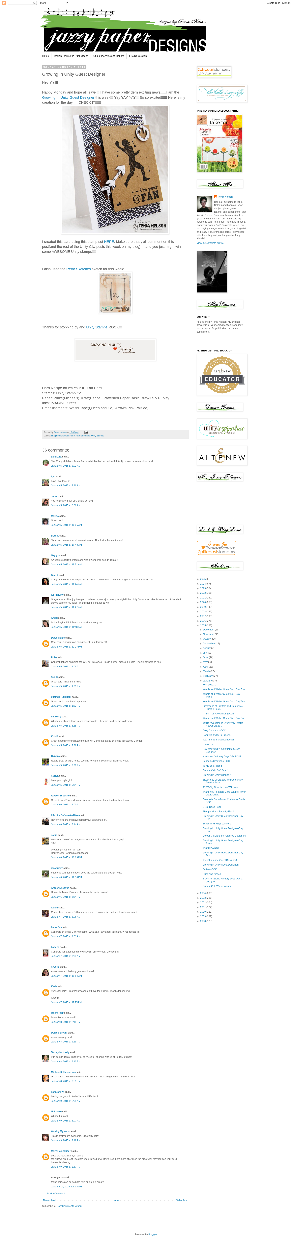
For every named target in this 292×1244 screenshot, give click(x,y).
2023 (203, 588)
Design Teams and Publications (71, 56)
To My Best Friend (212, 765)
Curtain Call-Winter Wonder (217, 886)
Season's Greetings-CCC (216, 761)
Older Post (181, 1200)
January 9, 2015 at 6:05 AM (65, 1101)
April (206, 666)
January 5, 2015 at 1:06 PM (65, 666)
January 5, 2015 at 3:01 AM (65, 465)
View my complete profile (210, 243)
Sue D (54, 677)
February (208, 676)
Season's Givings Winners (217, 823)
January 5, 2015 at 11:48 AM (66, 627)
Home (45, 56)
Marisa (55, 516)
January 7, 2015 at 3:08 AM (65, 916)
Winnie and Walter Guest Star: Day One (224, 718)
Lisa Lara (56, 456)
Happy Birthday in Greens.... (218, 735)
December (209, 629)
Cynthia (55, 756)
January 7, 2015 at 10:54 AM (66, 976)
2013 (203, 898)
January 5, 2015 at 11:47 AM (66, 607)
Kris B (54, 736)
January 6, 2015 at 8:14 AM (65, 824)
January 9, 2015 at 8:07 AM (65, 1120)
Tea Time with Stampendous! (218, 739)
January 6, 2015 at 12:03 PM (66, 857)
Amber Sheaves (60, 888)
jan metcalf (57, 1012)
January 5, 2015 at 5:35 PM (65, 725)
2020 (203, 602)
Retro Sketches (79, 269)
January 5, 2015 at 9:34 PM (65, 785)
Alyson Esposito (60, 795)
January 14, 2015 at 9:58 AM (66, 1186)
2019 (203, 607)
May (205, 662)
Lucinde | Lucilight (61, 697)
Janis (54, 835)
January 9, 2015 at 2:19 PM (65, 1140)
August (207, 648)
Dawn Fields (58, 637)
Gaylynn (55, 555)
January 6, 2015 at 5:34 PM (65, 897)
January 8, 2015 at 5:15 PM (65, 1041)
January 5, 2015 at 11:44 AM (66, 584)
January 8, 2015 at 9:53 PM (65, 1081)
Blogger (152, 1234)
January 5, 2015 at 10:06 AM (66, 525)
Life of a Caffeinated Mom (65, 815)
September (209, 643)
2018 (203, 611)
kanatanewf (57, 1092)
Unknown (56, 1111)
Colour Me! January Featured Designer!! (224, 835)
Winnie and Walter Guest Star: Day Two (224, 701)
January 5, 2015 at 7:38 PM (65, 745)
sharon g (56, 716)
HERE (109, 242)
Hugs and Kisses (212, 874)
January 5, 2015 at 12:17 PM (66, 646)
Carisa (55, 775)
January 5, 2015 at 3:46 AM (65, 485)
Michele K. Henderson (63, 1072)
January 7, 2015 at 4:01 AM (65, 936)
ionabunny (57, 868)
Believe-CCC (210, 869)
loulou (54, 907)
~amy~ (55, 496)
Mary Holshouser (61, 1151)
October (207, 638)
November (209, 634)
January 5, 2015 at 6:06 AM (65, 505)
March (206, 671)
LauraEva (56, 927)
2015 (203, 625)
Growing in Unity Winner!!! (217, 775)
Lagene (55, 947)
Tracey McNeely (60, 1052)
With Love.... (209, 684)
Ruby (54, 657)
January (207, 680)
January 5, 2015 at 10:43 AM (66, 544)
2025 (203, 579)
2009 (203, 916)
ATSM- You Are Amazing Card (219, 713)
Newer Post (49, 1200)
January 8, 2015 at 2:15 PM (65, 1022)
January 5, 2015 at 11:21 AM (66, 564)
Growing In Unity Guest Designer (68, 97)
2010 (203, 911)
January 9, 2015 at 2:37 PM (65, 1166)
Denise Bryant (59, 1032)
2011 (203, 907)
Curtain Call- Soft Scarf (215, 770)
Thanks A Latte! (211, 847)
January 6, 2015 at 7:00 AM (65, 804)
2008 (203, 921)
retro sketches (83, 435)
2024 (203, 583)
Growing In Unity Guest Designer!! (221, 864)
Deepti (54, 575)
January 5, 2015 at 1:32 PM (65, 706)
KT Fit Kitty (57, 595)
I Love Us (208, 744)
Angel (54, 618)
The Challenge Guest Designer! (220, 860)
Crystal (55, 966)
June (206, 657)
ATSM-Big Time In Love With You (220, 787)
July (205, 652)
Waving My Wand (60, 1131)
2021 (203, 597)
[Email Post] (86, 432)
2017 (203, 616)
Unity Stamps (96, 327)
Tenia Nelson (225, 196)
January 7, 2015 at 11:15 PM (66, 1002)
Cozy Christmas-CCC (214, 730)
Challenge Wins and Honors (108, 56)
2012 (203, 902)
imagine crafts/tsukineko (63, 435)
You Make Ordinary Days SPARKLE (222, 756)
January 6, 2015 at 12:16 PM (66, 877)
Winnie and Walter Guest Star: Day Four (224, 689)
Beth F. (55, 535)
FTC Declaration (138, 56)
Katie (54, 986)
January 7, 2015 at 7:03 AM (65, 956)
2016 (203, 621)
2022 (203, 593)
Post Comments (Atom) (69, 1206)
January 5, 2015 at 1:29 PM (65, 686)
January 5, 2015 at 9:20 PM (65, 765)
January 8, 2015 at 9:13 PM (65, 1061)
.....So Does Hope (212, 807)
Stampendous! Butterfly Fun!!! (218, 811)
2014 (203, 893)
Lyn (53, 476)
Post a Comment (56, 1193)
